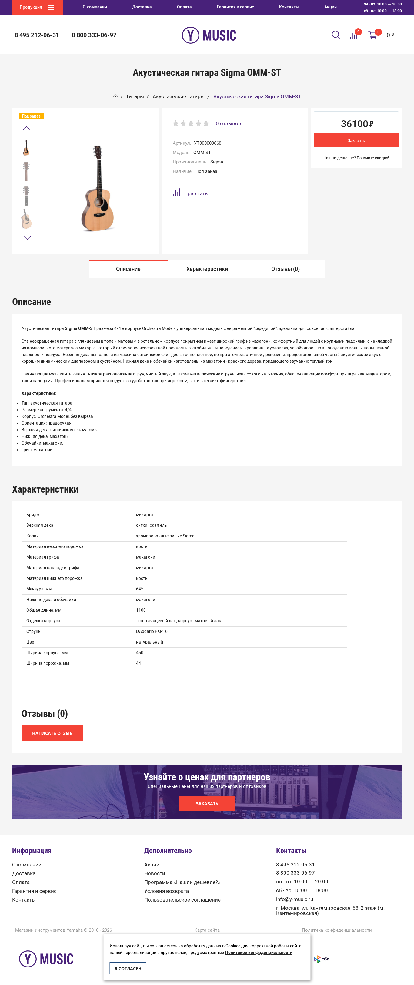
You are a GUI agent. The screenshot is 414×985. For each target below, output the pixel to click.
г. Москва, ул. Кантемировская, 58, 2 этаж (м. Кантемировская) (330, 911)
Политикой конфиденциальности (258, 952)
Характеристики (207, 269)
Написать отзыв (52, 733)
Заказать (356, 140)
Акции (151, 864)
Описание (128, 269)
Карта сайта (207, 930)
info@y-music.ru (294, 899)
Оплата (21, 882)
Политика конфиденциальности (337, 930)
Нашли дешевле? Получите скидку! (356, 158)
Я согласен (128, 968)
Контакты (24, 900)
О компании (27, 864)
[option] (26, 146)
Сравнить (196, 193)
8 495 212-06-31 (295, 864)
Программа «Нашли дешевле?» (182, 882)
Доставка (23, 873)
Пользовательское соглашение (182, 900)
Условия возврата (166, 891)
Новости (154, 873)
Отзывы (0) (285, 269)
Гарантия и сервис (34, 891)
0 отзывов (228, 123)
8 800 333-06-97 (295, 873)
